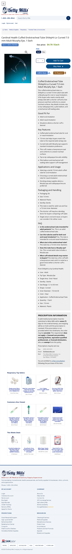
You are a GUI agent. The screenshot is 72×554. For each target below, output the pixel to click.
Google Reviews (45, 507)
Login (3, 493)
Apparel (39, 531)
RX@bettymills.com (49, 351)
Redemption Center (8, 524)
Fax (39, 349)
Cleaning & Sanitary (43, 517)
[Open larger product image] (18, 68)
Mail (39, 354)
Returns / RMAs (6, 507)
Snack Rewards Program (9, 517)
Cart (16, 23)
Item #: (4, 45)
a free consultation (58, 361)
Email (40, 351)
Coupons (5, 526)
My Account (10, 23)
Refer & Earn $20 (7, 522)
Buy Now (57, 66)
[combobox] (40, 61)
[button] (3, 68)
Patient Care (41, 524)
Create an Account (7, 496)
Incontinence (41, 526)
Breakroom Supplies (43, 533)
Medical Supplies (42, 519)
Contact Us (40, 498)
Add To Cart (58, 61)
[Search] (68, 18)
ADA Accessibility (42, 504)
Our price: (41, 45)
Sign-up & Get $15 (7, 519)
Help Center (41, 496)
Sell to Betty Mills (42, 502)
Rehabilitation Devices (44, 522)
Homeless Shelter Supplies (10, 531)
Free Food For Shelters (9, 528)
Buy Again (5, 500)
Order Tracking (6, 504)
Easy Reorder (6, 502)
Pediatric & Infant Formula (45, 528)
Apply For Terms (7, 509)
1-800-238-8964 (8, 18)
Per (37, 49)
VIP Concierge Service (44, 500)
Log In (3, 23)
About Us (40, 493)
